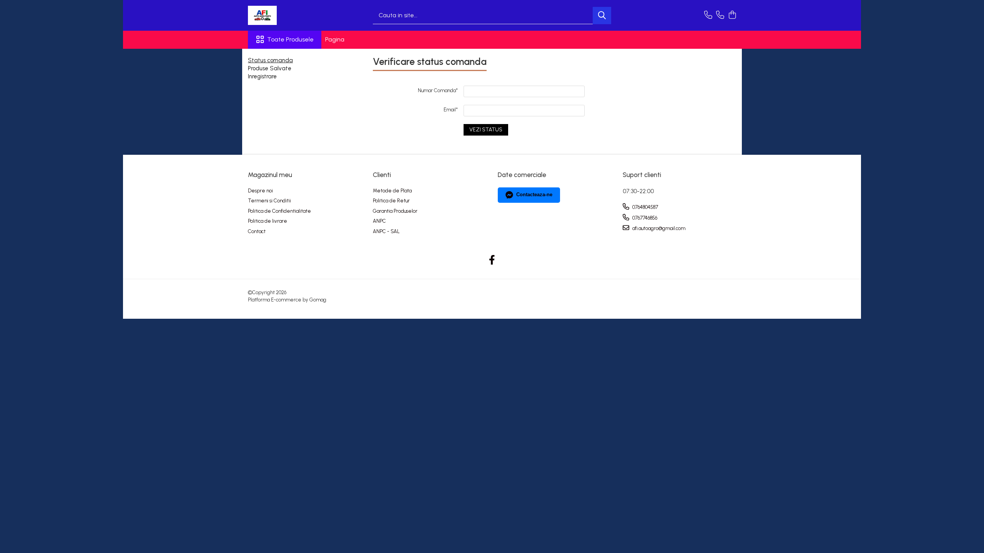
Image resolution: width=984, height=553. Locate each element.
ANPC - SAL (386, 231)
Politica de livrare (267, 221)
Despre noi (260, 191)
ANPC (379, 221)
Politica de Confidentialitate (279, 211)
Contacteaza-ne (534, 194)
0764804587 (644, 207)
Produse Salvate (269, 68)
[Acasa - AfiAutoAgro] (286, 15)
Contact (257, 231)
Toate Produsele (290, 39)
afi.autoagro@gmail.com (658, 228)
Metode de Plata (392, 191)
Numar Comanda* (438, 90)
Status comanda (270, 60)
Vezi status (485, 129)
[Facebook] (492, 260)
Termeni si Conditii (269, 201)
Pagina (334, 39)
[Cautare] (602, 15)
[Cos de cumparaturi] (732, 15)
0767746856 (644, 218)
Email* (451, 110)
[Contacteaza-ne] (708, 15)
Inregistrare (262, 76)
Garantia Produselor (395, 211)
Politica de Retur (391, 201)
